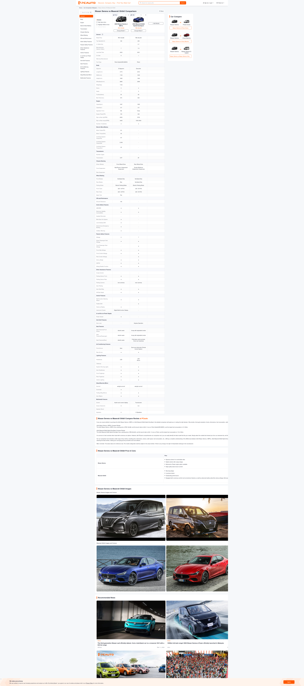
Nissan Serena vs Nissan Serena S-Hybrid (180, 56)
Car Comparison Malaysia (90, 8)
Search (183, 3)
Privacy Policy (89, 683)
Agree (289, 682)
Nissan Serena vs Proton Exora (180, 28)
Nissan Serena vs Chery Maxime (180, 41)
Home (80, 8)
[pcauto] (86, 2)
